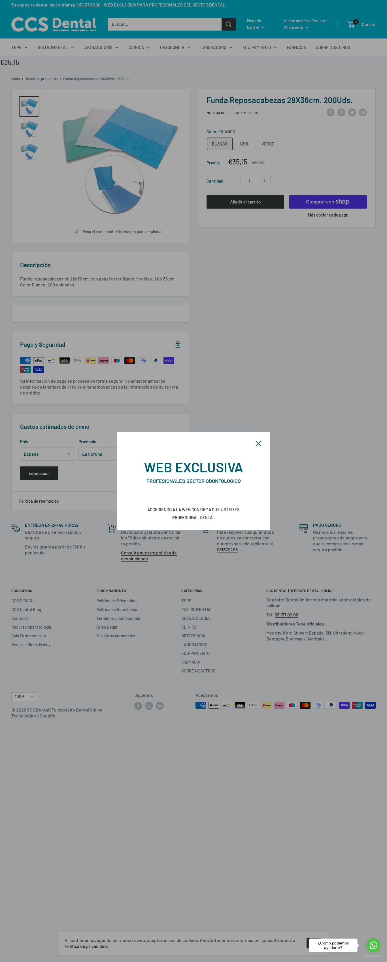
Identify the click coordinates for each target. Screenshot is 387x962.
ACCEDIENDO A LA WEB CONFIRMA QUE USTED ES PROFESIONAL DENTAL (193, 513)
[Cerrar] (258, 443)
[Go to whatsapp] (373, 945)
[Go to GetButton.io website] (373, 956)
